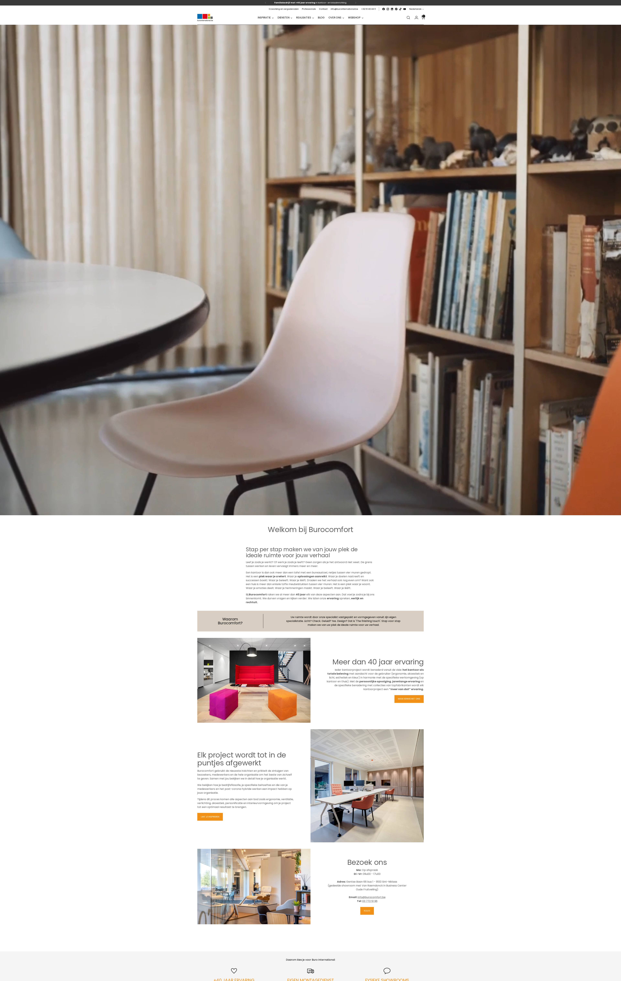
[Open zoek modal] (408, 17)
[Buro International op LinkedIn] (392, 9)
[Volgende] (355, 2)
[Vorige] (265, 2)
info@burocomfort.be (372, 897)
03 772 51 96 (369, 901)
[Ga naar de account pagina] (415, 17)
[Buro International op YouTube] (404, 9)
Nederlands (415, 9)
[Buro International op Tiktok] (400, 9)
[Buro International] (205, 17)
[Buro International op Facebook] (383, 9)
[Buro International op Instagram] (387, 9)
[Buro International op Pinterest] (396, 9)
